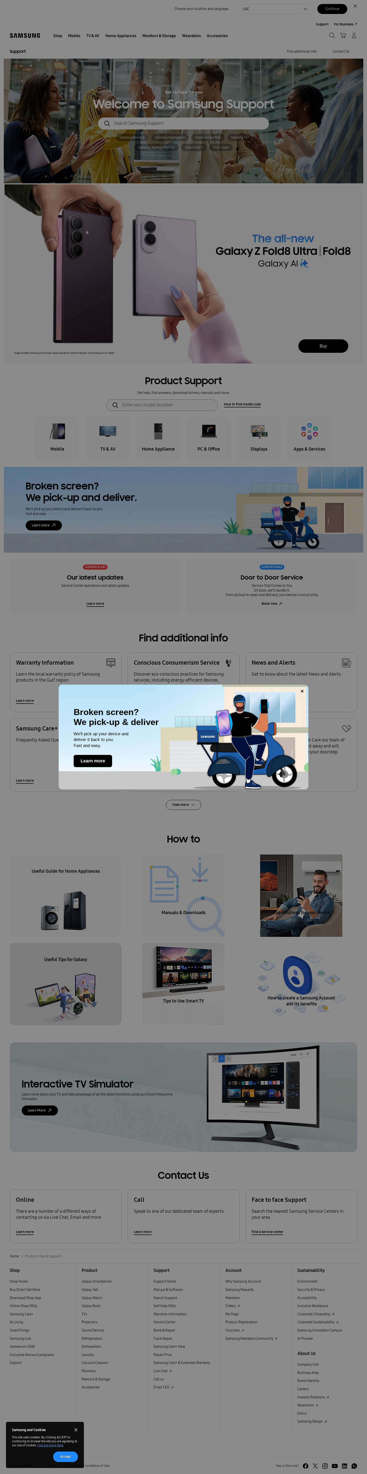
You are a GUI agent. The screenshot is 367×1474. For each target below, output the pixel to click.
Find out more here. (50, 1445)
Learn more (93, 760)
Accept (65, 1457)
